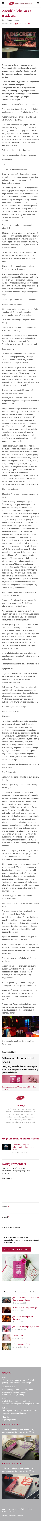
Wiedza (5, 1399)
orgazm (10, 1380)
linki (37, 1404)
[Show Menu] (3, 3)
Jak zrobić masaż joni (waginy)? (26, 1327)
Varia (30, 1509)
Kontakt (13, 1511)
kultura (16, 20)
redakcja (27, 23)
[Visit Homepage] (20, 3)
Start (3, 20)
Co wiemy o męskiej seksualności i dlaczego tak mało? (24, 1147)
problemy (20, 1395)
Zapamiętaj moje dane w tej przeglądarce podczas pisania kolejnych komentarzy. (21, 1240)
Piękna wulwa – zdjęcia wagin (25, 1308)
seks (3, 1380)
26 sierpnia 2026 (20, 1152)
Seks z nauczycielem (21, 1344)
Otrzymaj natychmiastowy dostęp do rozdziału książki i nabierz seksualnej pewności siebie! (20, 1069)
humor (23, 1413)
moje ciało (28, 1389)
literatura (13, 1411)
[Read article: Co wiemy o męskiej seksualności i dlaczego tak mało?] (6, 1147)
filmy (31, 1404)
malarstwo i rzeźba (31, 1411)
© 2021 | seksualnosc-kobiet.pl (12, 1516)
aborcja (23, 1392)
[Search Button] (38, 3)
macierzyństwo (8, 1395)
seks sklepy (26, 1383)
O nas (11, 1509)
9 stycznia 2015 (7, 23)
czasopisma (23, 1404)
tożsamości (14, 1401)
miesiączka (6, 1389)
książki (14, 1404)
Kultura (9, 20)
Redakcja (20, 1509)
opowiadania (15, 1383)
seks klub (11, 1052)
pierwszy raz (17, 1389)
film (20, 1411)
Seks (4, 1378)
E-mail (5, 1217)
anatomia (6, 1404)
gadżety (5, 1383)
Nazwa (5, 1207)
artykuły (5, 1401)
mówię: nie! (25, 1401)
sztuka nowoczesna (11, 1413)
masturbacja (28, 1380)
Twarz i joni (18, 1335)
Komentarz (7, 1178)
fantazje (18, 1380)
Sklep (4, 1511)
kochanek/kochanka (10, 1392)
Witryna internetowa (11, 1227)
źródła (13, 1420)
